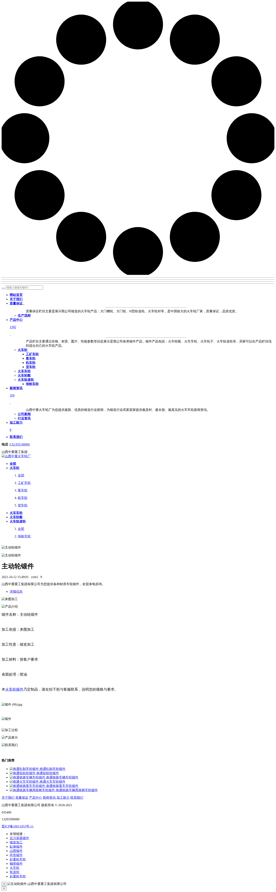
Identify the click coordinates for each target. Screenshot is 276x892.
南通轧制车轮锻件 (52, 769)
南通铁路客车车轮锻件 (62, 786)
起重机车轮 (18, 859)
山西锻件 (16, 851)
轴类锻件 (16, 863)
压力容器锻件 (19, 838)
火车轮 (14, 868)
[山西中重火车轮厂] (16, 456)
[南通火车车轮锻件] (25, 781)
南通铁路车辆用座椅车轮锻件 (77, 790)
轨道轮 (14, 872)
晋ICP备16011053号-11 (18, 826)
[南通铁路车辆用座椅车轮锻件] (33, 790)
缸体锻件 (16, 846)
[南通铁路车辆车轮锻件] (28, 777)
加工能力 (63, 797)
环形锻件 (16, 855)
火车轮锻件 (14, 689)
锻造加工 (16, 842)
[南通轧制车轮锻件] (25, 769)
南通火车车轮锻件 (52, 781)
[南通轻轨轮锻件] (23, 773)
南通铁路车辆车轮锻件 (62, 777)
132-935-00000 (20, 444)
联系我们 (76, 797)
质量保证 (21, 797)
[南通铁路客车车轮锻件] (28, 786)
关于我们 (8, 797)
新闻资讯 (49, 797)
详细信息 (16, 591)
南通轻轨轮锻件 (47, 773)
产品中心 (35, 797)
